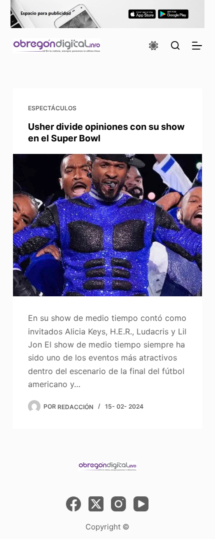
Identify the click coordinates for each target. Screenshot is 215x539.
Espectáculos (52, 108)
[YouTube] (141, 503)
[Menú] (197, 46)
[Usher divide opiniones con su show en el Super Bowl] (107, 225)
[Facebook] (73, 503)
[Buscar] (175, 45)
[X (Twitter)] (96, 503)
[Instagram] (118, 503)
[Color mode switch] (153, 46)
